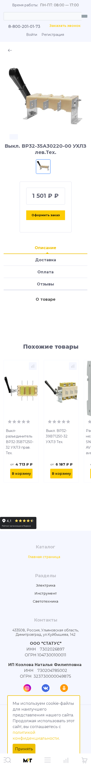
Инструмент (45, 593)
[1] (10, 421)
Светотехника (45, 601)
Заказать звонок (65, 26)
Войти (31, 35)
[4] (23, 421)
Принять (24, 749)
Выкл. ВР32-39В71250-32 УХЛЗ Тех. (56, 436)
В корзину (21, 473)
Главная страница (44, 557)
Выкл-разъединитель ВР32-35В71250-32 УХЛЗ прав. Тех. (19, 442)
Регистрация (52, 35)
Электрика (45, 585)
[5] (28, 421)
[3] (19, 421)
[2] (14, 421)
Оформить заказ (46, 215)
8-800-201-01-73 (24, 26)
